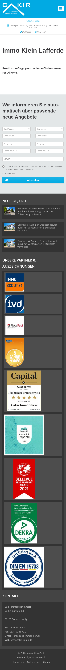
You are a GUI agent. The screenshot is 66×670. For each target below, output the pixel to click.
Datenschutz (34, 662)
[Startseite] (16, 9)
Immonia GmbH (38, 657)
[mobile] (61, 8)
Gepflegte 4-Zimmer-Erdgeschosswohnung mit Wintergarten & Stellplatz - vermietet (37, 227)
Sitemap (46, 662)
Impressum (19, 662)
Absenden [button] (33, 180)
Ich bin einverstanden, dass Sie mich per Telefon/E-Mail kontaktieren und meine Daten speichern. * (34, 168)
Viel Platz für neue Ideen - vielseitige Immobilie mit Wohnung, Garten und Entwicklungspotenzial (39, 211)
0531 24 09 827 (34, 21)
